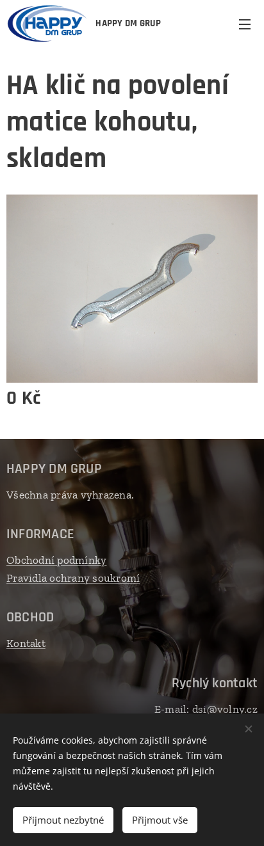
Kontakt (25, 643)
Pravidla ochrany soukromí (73, 577)
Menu (245, 23)
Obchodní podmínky (56, 560)
